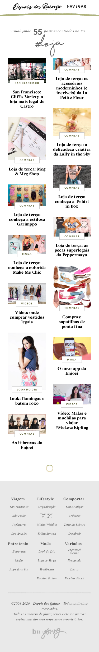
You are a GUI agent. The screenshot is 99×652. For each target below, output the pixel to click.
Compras (71, 69)
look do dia (27, 389)
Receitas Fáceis (75, 578)
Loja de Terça (47, 560)
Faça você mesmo (74, 551)
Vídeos (27, 303)
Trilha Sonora (46, 533)
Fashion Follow (47, 578)
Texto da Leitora (75, 524)
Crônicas (75, 515)
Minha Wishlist (47, 524)
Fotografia (74, 560)
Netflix (19, 560)
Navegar (77, 6)
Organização (47, 506)
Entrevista (19, 551)
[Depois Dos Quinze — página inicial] (39, 6)
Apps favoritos (19, 569)
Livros (74, 569)
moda (27, 253)
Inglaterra (19, 524)
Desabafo (74, 533)
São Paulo (19, 515)
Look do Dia (47, 551)
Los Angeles (19, 533)
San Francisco (27, 83)
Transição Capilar (46, 515)
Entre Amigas (75, 506)
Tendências (47, 569)
